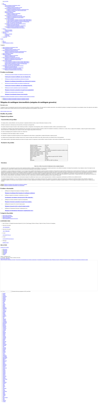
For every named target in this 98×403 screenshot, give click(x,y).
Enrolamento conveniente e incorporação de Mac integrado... (19, 197)
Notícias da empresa (8, 29)
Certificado (7, 34)
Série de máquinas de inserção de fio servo (12, 8)
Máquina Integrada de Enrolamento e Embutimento (16, 25)
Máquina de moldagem (9, 12)
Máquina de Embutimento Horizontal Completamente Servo (18, 9)
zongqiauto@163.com (7, 234)
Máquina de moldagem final (12, 14)
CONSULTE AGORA (4, 247)
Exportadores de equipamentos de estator (44, 259)
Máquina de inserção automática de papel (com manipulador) (19, 90)
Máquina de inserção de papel (65, 259)
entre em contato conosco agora (6, 111)
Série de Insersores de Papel (10, 6)
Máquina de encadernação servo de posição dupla (16, 16)
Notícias (4, 28)
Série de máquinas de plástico (10, 11)
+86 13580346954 (6, 227)
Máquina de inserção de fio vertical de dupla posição (16, 10)
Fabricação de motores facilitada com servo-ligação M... (18, 76)
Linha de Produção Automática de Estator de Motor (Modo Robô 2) (19, 20)
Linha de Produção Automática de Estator (7, 259)
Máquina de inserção (56, 259)
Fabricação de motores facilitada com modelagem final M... (18, 85)
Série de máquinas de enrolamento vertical (12, 5)
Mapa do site (2, 258)
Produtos (4, 4)
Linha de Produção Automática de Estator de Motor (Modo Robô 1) (19, 19)
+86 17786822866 (6, 231)
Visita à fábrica (7, 35)
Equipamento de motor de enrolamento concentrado (14, 26)
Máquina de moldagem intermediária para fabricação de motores (20, 81)
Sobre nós (4, 32)
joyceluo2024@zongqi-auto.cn (8, 238)
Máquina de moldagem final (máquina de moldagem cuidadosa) (15, 184)
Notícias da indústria (8, 30)
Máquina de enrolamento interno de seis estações (16, 27)
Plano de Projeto (6, 31)
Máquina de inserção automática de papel (14, 7)
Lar (3, 3)
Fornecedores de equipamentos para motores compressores (26, 259)
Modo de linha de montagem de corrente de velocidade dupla (18, 21)
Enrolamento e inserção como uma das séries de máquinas (15, 23)
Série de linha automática (9, 18)
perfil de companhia (8, 33)
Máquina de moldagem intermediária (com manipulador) (14, 185)
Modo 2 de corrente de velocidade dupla (14, 22)
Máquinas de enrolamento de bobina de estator (79, 259)
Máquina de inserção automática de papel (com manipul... (18, 201)
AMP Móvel (7, 258)
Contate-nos (5, 36)
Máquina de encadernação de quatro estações (15, 17)
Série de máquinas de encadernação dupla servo (13, 15)
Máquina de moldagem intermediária (13, 13)
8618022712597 (6, 242)
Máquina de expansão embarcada (13, 24)
